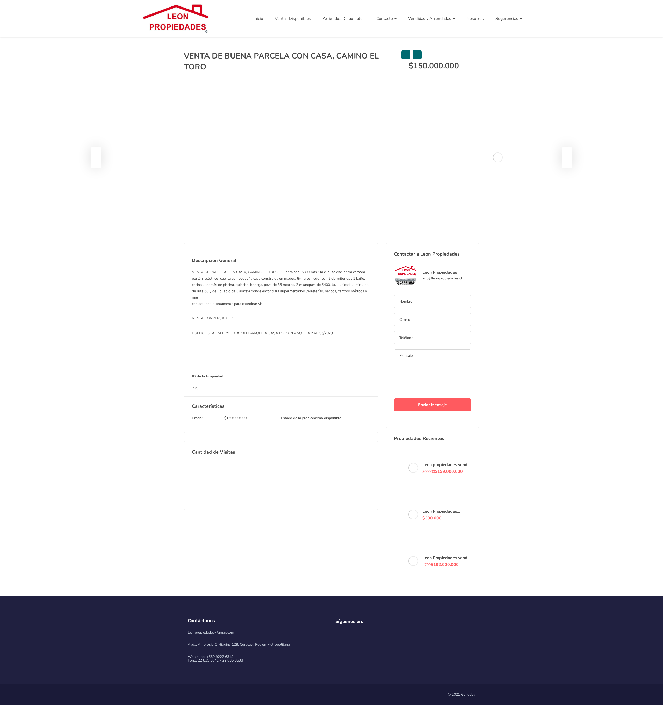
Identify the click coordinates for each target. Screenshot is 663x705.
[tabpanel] (497, 157)
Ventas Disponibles (293, 18)
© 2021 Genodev (461, 694)
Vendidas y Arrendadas (430, 18)
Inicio (258, 18)
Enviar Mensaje (432, 405)
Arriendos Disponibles (344, 18)
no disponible (330, 418)
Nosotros (475, 18)
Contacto (385, 18)
